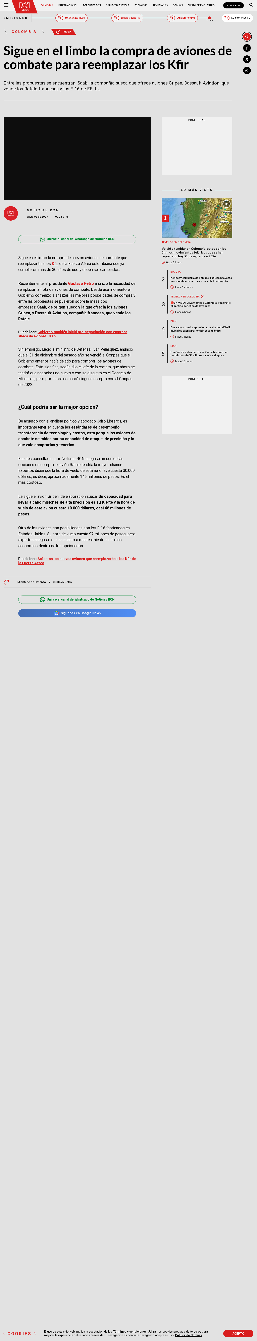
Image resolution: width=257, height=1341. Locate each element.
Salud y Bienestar (117, 5)
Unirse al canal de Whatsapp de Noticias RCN (80, 239)
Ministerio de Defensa (31, 582)
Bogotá (175, 271)
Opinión (178, 5)
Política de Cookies (188, 1335)
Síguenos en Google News (81, 613)
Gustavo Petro (81, 283)
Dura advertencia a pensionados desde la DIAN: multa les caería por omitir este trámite (200, 329)
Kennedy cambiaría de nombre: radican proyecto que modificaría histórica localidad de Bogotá (201, 279)
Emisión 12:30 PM (130, 18)
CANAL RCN (233, 5)
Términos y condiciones (130, 1331)
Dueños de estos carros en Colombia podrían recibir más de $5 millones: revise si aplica (198, 353)
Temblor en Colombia (176, 241)
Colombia (47, 5)
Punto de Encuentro (201, 5)
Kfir (55, 263)
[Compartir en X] (247, 59)
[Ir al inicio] (24, 6)
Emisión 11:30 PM (241, 18)
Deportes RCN (92, 5)
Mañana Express (75, 18)
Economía (141, 5)
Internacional (68, 5)
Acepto (238, 1333)
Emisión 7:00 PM (186, 18)
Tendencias (160, 5)
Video (67, 31)
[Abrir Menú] (6, 5)
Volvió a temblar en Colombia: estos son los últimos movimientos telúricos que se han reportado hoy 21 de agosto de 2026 (194, 252)
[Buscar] (251, 5)
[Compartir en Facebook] (247, 48)
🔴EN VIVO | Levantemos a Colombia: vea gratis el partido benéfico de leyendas (200, 304)
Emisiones (16, 17)
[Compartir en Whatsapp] (247, 70)
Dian (173, 321)
